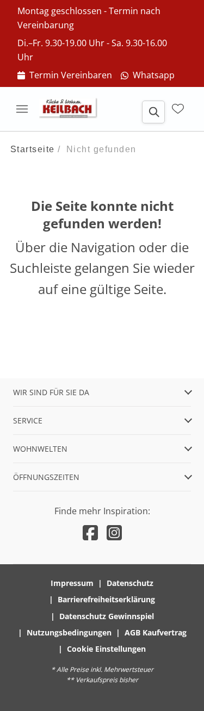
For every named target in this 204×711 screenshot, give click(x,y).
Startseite (32, 149)
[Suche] (153, 112)
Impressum (72, 583)
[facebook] (90, 532)
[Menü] (21, 108)
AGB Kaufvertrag (156, 632)
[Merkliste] (178, 108)
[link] (64, 75)
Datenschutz (130, 583)
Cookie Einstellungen (106, 649)
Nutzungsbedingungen (69, 632)
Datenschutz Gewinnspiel (106, 616)
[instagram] (114, 532)
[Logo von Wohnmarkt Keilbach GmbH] (71, 109)
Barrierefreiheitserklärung (106, 599)
